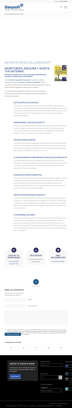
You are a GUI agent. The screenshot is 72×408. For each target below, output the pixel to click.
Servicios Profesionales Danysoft (30, 195)
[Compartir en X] (23, 347)
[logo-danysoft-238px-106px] (14, 7)
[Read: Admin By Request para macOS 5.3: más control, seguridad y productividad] (67, 379)
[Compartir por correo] (61, 347)
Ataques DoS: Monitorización (28, 175)
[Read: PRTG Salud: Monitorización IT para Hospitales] (67, 366)
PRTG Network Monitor (24, 140)
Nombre (30, 299)
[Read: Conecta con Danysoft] (67, 373)
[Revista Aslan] (60, 73)
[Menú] (64, 7)
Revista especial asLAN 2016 (14, 14)
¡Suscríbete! (15, 376)
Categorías (44, 387)
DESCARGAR (36, 255)
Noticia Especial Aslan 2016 (26, 103)
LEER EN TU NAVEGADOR (14, 256)
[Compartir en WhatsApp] (36, 347)
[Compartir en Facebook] (11, 347)
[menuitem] (60, 7)
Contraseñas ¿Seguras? (24, 215)
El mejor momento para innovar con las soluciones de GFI (40, 157)
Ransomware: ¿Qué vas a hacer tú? (29, 122)
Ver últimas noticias (58, 261)
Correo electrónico (33, 305)
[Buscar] (60, 7)
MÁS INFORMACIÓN (58, 256)
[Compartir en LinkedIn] (48, 347)
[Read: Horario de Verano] (67, 389)
